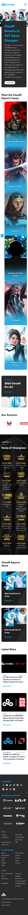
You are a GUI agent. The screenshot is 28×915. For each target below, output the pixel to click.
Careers (17, 855)
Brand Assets (5, 855)
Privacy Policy (5, 905)
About (3, 853)
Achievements (19, 853)
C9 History (5, 442)
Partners (17, 863)
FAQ (16, 842)
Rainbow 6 (4, 878)
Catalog (3, 835)
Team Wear (18, 835)
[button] (25, 4)
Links (2, 860)
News (17, 860)
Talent (3, 865)
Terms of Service (6, 902)
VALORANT (4, 883)
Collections (4, 837)
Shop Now (8, 392)
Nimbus (3, 863)
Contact (17, 858)
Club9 (3, 858)
